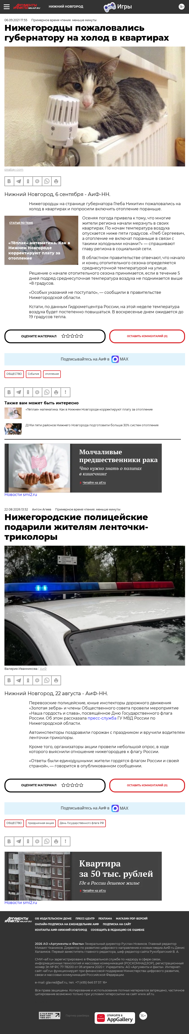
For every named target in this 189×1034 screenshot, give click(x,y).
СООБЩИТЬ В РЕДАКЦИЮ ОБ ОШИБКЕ (117, 930)
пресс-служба (102, 718)
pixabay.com (13, 169)
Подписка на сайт (117, 924)
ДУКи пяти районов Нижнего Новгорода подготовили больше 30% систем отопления (92, 425)
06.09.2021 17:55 (15, 20)
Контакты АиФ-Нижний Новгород (61, 930)
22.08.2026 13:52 (16, 509)
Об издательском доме (53, 918)
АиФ (43, 669)
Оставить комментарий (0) (147, 336)
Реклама (105, 918)
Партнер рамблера (77, 1015)
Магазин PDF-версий (131, 918)
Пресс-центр (85, 918)
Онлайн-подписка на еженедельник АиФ (67, 924)
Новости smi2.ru (20, 494)
